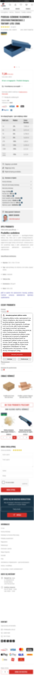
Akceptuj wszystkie (17, 354)
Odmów (9, 359)
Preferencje (24, 359)
